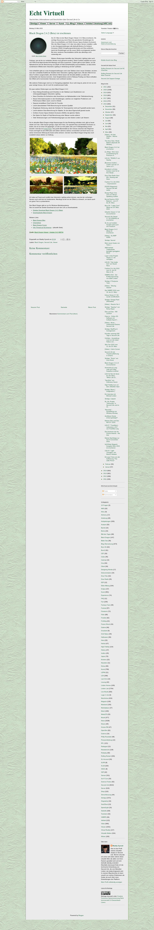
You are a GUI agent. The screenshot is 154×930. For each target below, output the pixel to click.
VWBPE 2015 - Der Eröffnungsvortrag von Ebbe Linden (111, 276)
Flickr (103, 614)
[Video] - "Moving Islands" (110, 286)
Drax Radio (105, 579)
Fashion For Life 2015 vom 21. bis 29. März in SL (112, 270)
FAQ (102, 598)
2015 (105, 104)
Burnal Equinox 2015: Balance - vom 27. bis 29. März (112, 201)
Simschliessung (106, 795)
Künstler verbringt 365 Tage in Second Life (112, 334)
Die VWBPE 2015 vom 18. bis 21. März (112, 291)
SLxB (103, 766)
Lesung (103, 682)
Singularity (104, 801)
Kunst (103, 669)
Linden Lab (105, 688)
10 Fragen (104, 505)
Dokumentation (106, 573)
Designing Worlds (107, 569)
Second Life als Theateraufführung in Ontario (112, 353)
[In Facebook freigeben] (67, 239)
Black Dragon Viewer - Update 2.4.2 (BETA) (48, 232)
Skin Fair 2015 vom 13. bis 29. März (111, 345)
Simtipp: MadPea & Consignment (111, 330)
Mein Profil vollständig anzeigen (111, 882)
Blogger (80, 915)
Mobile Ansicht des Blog (109, 60)
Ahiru (103, 512)
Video (103, 823)
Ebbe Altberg (105, 585)
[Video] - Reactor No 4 (112, 304)
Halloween (104, 637)
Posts (106, 491)
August (107, 118)
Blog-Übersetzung (107, 544)
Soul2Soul (104, 804)
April (107, 129)
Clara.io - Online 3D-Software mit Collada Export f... (111, 318)
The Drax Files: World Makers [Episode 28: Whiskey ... (112, 142)
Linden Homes (106, 685)
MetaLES (104, 714)
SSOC (103, 769)
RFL (102, 743)
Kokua (103, 666)
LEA (102, 675)
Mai (106, 126)
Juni (106, 123)
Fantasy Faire (105, 605)
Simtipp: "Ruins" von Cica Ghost (111, 359)
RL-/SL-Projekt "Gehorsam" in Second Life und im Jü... (112, 404)
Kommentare (108, 495)
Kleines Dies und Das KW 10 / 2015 (112, 421)
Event (103, 592)
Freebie (103, 618)
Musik (103, 717)
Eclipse (103, 589)
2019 (105, 92)
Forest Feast (47, 128)
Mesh (103, 711)
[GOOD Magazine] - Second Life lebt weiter (111, 188)
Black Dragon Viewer (41, 56)
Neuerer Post (35, 307)
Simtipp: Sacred (110, 240)
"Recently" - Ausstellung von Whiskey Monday (111, 411)
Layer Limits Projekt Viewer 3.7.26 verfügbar (111, 257)
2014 (105, 470)
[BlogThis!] (63, 239)
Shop (103, 791)
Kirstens (103, 659)
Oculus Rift (104, 727)
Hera (102, 640)
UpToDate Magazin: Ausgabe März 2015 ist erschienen (112, 446)
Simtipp (103, 798)
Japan (103, 656)
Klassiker (104, 663)
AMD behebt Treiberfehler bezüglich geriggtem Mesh (112, 250)
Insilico (103, 653)
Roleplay (104, 753)
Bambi (103, 528)
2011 (105, 479)
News (103, 720)
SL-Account (105, 759)
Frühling (104, 621)
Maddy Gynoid (118, 846)
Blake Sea (104, 540)
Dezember (109, 106)
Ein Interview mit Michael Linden (110, 395)
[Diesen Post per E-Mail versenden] (61, 239)
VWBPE (103, 817)
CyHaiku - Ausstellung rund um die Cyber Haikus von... (112, 340)
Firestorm (104, 611)
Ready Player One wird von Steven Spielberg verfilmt (111, 194)
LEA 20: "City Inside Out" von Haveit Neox (111, 264)
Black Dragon (39, 242)
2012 (105, 476)
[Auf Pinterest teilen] (69, 239)
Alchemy (104, 515)
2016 (105, 101)
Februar (108, 464)
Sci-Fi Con (104, 778)
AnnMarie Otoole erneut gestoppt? (111, 417)
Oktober (108, 112)
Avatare (103, 524)
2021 (105, 87)
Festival (103, 608)
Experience (105, 595)
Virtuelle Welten (106, 833)
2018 (105, 95)
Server (103, 788)
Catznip (103, 560)
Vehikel (103, 820)
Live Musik (104, 692)
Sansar (103, 775)
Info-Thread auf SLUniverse (42, 227)
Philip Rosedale (106, 737)
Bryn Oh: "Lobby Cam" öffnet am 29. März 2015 (112, 207)
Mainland (104, 704)
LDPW (103, 672)
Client (103, 566)
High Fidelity (105, 647)
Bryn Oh (104, 547)
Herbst (103, 643)
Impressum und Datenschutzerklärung (108, 43)
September (109, 115)
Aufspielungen (106, 521)
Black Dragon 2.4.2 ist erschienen (112, 148)
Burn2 (103, 550)
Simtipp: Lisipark (110, 399)
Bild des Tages (106, 534)
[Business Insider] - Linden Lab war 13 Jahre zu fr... (112, 164)
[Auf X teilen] (65, 239)
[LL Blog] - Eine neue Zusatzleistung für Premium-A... (112, 153)
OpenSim (104, 730)
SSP (102, 772)
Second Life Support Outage (110, 78)
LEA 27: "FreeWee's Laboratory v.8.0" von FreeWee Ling (112, 427)
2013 (105, 473)
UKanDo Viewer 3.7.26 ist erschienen (112, 213)
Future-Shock (105, 624)
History (103, 650)
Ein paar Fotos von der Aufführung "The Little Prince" (112, 458)
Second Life (48, 242)
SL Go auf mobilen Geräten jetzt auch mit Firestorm (112, 224)
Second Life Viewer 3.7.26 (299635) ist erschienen (112, 218)
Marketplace (105, 708)
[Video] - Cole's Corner (112, 349)
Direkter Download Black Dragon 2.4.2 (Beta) (48, 210)
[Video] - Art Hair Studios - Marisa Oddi (111, 136)
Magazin (104, 701)
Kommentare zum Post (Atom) (67, 314)
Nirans (103, 724)
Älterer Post (92, 307)
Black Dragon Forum (40, 225)
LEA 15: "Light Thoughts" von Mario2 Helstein (111, 452)
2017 (105, 98)
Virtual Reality (105, 830)
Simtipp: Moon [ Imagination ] (110, 390)
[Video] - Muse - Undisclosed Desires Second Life (112, 324)
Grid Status (105, 634)
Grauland (104, 630)
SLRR (103, 762)
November (109, 109)
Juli (106, 121)
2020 (105, 90)
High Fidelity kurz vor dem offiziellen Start (112, 385)
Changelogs (37, 223)
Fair (102, 602)
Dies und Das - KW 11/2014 (111, 312)
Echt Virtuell (46, 12)
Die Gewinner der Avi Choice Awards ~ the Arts (112, 433)
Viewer (55, 242)
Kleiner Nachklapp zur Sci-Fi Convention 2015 (112, 439)
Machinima (104, 698)
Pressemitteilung (106, 740)
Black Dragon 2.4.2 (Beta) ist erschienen (111, 231)
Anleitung (104, 518)
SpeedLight (105, 807)
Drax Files (104, 576)
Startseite (64, 307)
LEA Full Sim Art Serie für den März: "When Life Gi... (112, 375)
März (107, 132)
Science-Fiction (106, 782)
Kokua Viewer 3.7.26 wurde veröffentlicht (112, 296)
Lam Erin (104, 679)
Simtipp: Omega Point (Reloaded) (112, 300)
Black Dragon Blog (39, 220)
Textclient (104, 814)
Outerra (103, 733)
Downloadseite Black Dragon (42, 213)
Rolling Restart (106, 756)
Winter (103, 836)
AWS (102, 508)
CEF (102, 553)
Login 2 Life (105, 695)
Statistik (103, 811)
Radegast (104, 746)
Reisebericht (105, 750)
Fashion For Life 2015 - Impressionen (112, 182)
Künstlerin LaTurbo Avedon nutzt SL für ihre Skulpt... (112, 171)
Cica (102, 563)
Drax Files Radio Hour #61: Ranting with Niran (112, 177)
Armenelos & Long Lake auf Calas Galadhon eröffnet (111, 369)
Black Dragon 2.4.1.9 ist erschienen (112, 364)
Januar (107, 467)
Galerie (103, 627)
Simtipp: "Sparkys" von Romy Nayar (112, 308)
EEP (102, 582)
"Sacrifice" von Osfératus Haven (111, 381)
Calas (103, 557)
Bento (103, 531)
